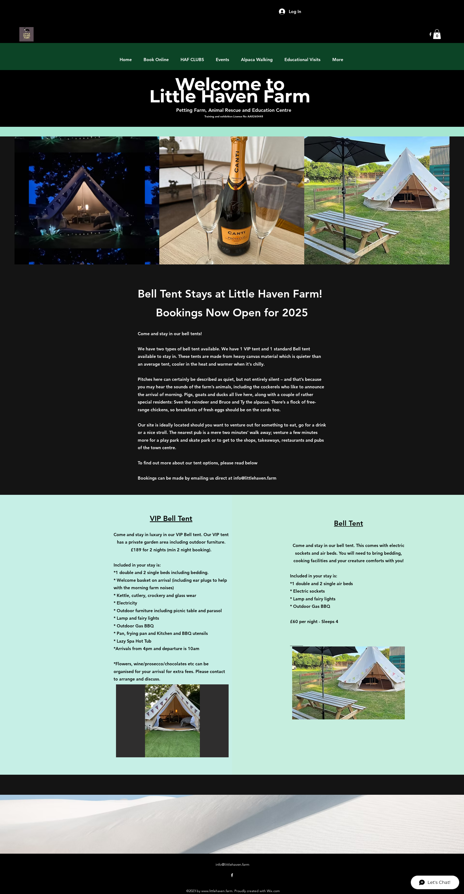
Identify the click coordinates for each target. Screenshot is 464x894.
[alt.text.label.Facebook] (430, 34)
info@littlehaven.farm (254, 478)
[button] (437, 34)
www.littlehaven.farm (216, 891)
